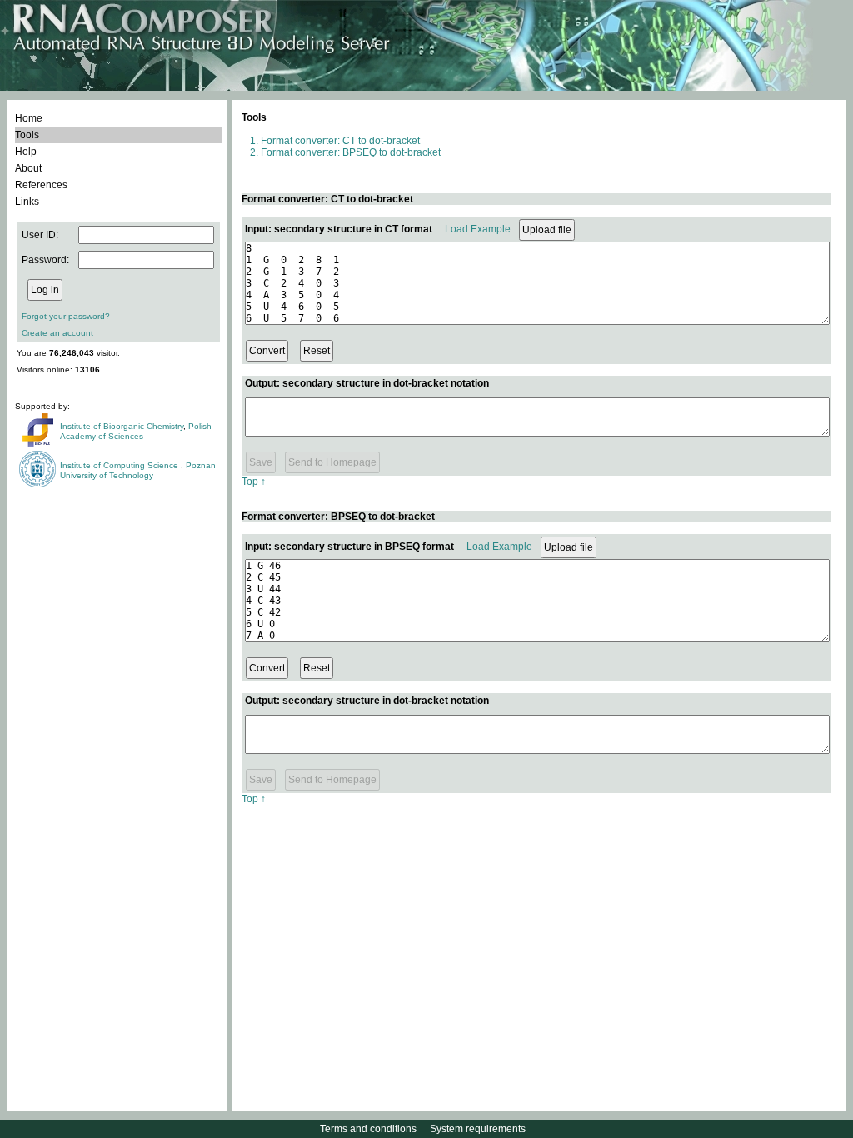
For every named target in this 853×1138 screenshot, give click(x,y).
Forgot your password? (66, 316)
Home (28, 118)
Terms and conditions (368, 1129)
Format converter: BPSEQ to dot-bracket (351, 152)
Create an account (57, 332)
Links (27, 201)
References (41, 185)
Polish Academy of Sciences (136, 431)
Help (26, 151)
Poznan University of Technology (138, 470)
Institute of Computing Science (120, 465)
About (28, 168)
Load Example (478, 229)
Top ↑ (254, 481)
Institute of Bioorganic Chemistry (121, 426)
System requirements (478, 1129)
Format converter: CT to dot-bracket (340, 141)
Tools (27, 135)
